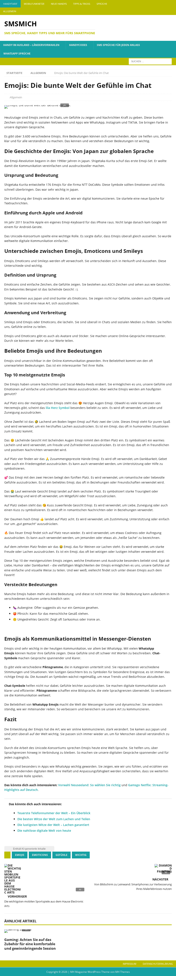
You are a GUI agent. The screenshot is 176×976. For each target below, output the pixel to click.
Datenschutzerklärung (158, 963)
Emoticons (40, 855)
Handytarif (10, 3)
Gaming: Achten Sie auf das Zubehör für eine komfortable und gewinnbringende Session (30, 944)
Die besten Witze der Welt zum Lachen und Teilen (53, 819)
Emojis (19, 855)
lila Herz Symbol (58, 408)
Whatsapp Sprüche (16, 53)
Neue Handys (59, 3)
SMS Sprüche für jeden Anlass (118, 45)
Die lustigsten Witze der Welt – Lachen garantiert (53, 825)
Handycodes (78, 45)
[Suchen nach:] (150, 61)
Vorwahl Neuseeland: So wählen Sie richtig (89, 785)
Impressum (129, 963)
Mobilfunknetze (34, 3)
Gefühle (61, 855)
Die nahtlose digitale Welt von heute (44, 831)
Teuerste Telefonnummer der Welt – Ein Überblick (53, 813)
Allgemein (9, 11)
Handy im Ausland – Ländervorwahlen (31, 45)
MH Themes (122, 972)
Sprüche (102, 3)
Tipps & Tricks (81, 3)
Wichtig (80, 855)
